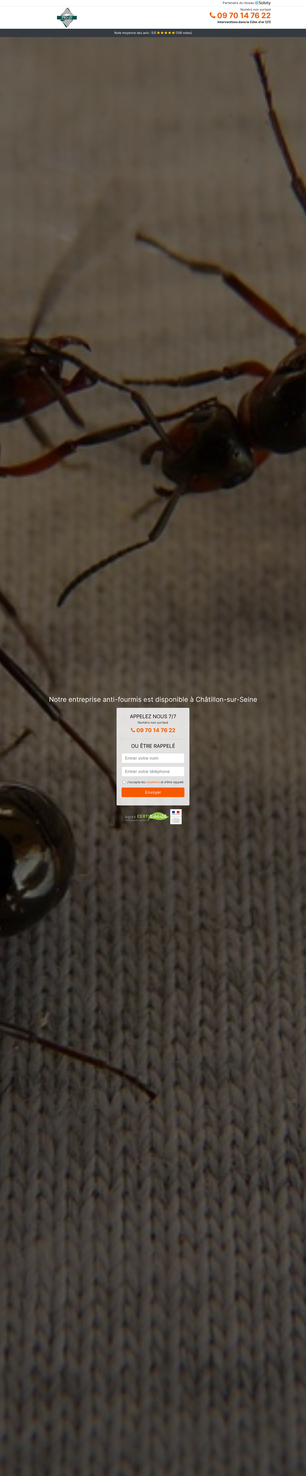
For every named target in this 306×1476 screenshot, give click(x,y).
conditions (153, 782)
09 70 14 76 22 (243, 15)
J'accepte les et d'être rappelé (155, 782)
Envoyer (153, 792)
